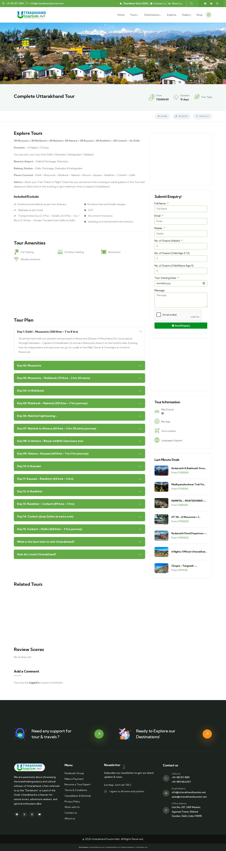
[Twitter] (211, 3)
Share (164, 116)
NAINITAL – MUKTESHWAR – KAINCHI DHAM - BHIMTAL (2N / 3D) (189, 500)
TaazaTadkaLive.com (96, 847)
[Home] (32, 14)
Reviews (183, 116)
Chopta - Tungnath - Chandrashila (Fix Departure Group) (187, 565)
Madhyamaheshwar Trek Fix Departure (187, 484)
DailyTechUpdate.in (128, 847)
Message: (160, 290)
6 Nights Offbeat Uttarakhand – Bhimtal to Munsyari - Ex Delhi (189, 551)
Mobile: (159, 228)
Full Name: (161, 203)
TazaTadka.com (141, 847)
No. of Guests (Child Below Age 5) (174, 265)
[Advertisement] (79, 288)
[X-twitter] (24, 814)
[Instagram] (217, 3)
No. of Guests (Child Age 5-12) (172, 253)
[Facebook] (205, 3)
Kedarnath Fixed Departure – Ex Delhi (188, 533)
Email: (158, 215)
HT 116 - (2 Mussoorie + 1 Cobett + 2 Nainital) (185, 517)
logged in (34, 682)
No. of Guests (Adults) (168, 240)
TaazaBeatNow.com (113, 847)
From (174, 472)
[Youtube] (40, 814)
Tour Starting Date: (166, 277)
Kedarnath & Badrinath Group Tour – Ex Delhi (188, 468)
